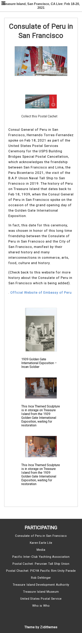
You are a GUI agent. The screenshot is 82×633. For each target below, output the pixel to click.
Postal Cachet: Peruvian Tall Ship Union (41, 564)
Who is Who (41, 605)
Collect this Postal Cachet (39, 116)
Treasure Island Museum (41, 591)
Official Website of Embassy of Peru (41, 292)
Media (41, 550)
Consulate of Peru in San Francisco (41, 536)
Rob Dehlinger (41, 578)
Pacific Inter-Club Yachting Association (41, 557)
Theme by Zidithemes (41, 627)
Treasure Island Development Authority (41, 584)
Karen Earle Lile (41, 543)
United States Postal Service (41, 598)
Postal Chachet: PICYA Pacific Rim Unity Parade (41, 571)
